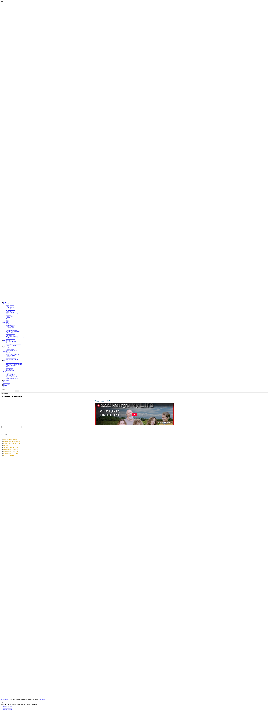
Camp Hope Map (10, 342)
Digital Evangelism (10, 310)
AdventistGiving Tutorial (11, 350)
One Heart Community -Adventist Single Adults (16, 337)
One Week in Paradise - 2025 (10, 455)
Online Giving (6, 347)
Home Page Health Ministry (10, 439)
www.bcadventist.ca (5, 699)
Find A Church (6, 383)
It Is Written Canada (10, 375)
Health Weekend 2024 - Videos (10, 451)
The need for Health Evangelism (11, 447)
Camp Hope (9, 306)
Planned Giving (9, 316)
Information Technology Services (13, 313)
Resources (5, 351)
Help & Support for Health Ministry (11, 443)
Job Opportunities (10, 369)
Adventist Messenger (10, 365)
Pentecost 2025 (9, 356)
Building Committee (7, 709)
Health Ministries (10, 327)
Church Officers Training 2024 (13, 354)
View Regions (42, 699)
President (8, 317)
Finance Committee (7, 708)
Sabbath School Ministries (12, 336)
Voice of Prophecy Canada (12, 378)
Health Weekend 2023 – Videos (10, 449)
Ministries (5, 322)
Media (4, 371)
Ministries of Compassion (11, 330)
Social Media (6, 380)
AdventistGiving (10, 349)
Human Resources (10, 312)
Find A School (6, 384)
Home (4, 302)
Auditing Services (10, 305)
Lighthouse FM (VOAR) (11, 376)
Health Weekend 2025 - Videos (10, 453)
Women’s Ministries (10, 339)
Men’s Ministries (10, 329)
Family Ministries (10, 326)
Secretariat (8, 318)
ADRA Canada (9, 373)
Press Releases (9, 368)
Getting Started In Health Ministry (11, 441)
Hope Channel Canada (11, 374)
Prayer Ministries (10, 335)
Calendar (5, 381)
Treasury (8, 320)
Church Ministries (10, 307)
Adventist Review (10, 366)
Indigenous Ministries (11, 332)
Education (8, 311)
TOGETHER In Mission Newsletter (14, 364)
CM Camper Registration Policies (13, 344)
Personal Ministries (10, 334)
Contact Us (5, 386)
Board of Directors (7, 706)
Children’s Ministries (10, 325)
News (4, 360)
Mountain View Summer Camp (13, 331)
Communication (9, 308)
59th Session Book (10, 370)
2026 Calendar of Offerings (12, 359)
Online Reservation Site (11, 345)
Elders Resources (10, 353)
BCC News (8, 361)
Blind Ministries (9, 323)
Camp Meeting (6, 340)
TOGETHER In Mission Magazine (14, 363)
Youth (7, 321)
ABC (4, 346)
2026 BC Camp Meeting (11, 341)
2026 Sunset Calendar (11, 358)
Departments (6, 303)
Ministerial (8, 315)
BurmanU (5, 385)
